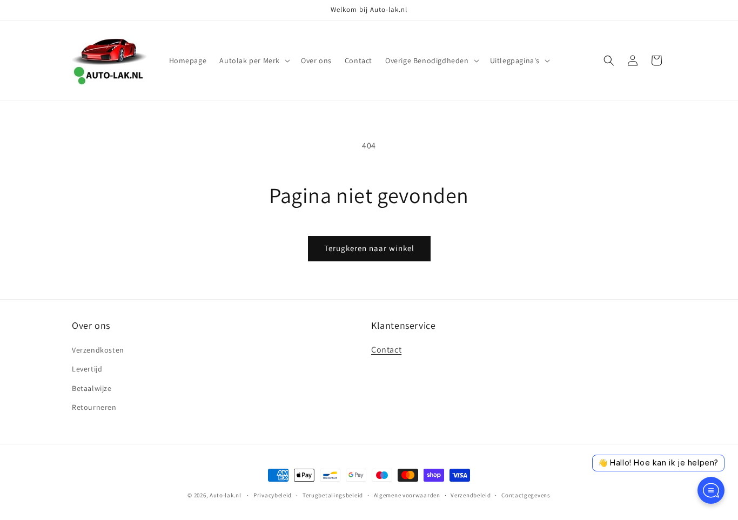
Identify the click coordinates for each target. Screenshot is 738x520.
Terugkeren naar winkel (369, 248)
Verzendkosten (98, 350)
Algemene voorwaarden (407, 495)
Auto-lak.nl (225, 495)
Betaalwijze (92, 388)
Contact (386, 349)
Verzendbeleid (471, 495)
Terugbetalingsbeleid (333, 495)
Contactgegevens (526, 495)
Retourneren (94, 407)
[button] (253, 60)
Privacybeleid (272, 495)
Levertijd (87, 369)
